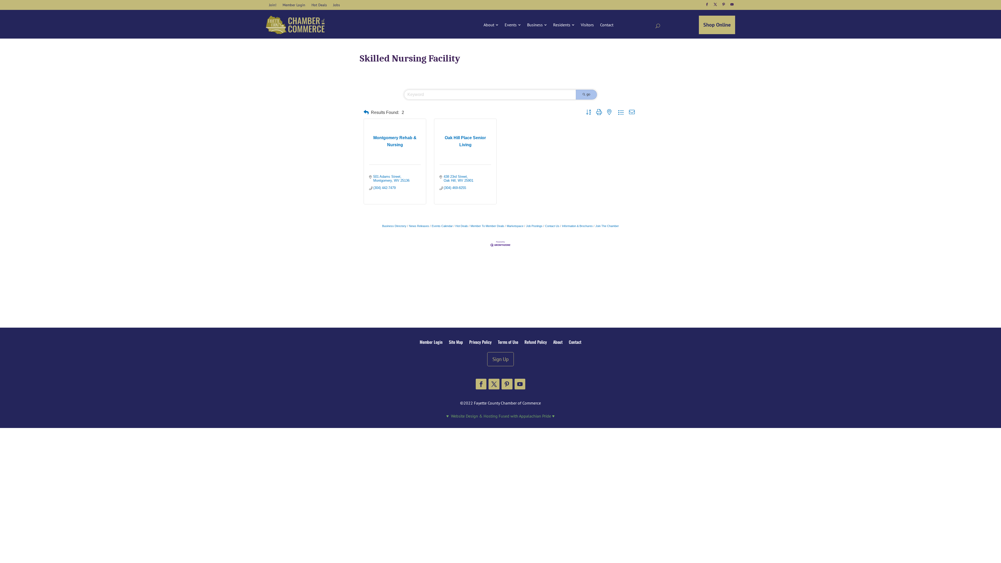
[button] (707, 4)
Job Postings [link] (534, 226)
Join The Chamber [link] (607, 226)
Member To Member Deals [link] (487, 226)
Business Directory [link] (394, 226)
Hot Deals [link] (461, 226)
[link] (272, 5)
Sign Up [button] (500, 359)
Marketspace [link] (515, 226)
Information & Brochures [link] (577, 226)
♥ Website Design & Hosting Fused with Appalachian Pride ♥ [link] (500, 416)
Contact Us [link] (552, 226)
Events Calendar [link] (442, 226)
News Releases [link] (419, 226)
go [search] (588, 94)
